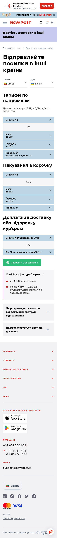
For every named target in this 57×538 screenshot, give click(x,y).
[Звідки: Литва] (15, 82)
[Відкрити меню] (5, 22)
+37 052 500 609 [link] (14, 445)
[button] (19, 48)
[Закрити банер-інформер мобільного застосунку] (4, 6)
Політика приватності (14, 518)
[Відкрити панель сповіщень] (46, 22)
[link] (28, 15)
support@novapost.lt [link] (17, 467)
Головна (7, 48)
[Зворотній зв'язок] (50, 531)
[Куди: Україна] (42, 82)
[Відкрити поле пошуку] (41, 22)
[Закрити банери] (54, 15)
